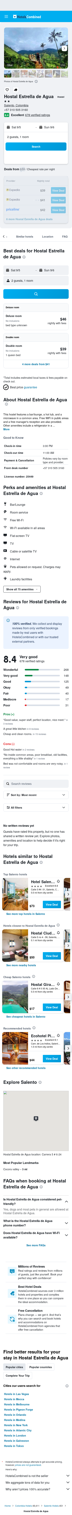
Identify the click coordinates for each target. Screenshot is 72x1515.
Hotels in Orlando (15, 1415)
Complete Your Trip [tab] (18, 1375)
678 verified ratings (37, 115)
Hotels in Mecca (14, 1399)
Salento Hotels (51, 1505)
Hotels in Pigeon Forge (18, 1409)
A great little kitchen (21, 729)
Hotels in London (15, 1435)
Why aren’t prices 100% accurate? (28, 1489)
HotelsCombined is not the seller (27, 1476)
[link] (25, 913)
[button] (6, 16)
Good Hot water (19, 749)
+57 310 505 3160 (16, 110)
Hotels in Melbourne (17, 1404)
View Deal (52, 904)
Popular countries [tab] (40, 1367)
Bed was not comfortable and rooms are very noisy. (35, 765)
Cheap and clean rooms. (24, 734)
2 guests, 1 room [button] (18, 137)
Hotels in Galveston (16, 1440)
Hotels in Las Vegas (16, 1394)
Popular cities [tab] (14, 1367)
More (6, 429)
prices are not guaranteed (28, 1464)
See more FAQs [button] (36, 1245)
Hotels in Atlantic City (18, 1430)
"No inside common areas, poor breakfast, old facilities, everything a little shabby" (35, 756)
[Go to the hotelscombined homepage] (27, 16)
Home (8, 1505)
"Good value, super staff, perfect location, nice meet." (35, 721)
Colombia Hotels (23, 1505)
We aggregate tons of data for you (27, 1482)
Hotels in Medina (14, 1420)
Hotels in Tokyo (14, 1446)
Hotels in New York (16, 1425)
